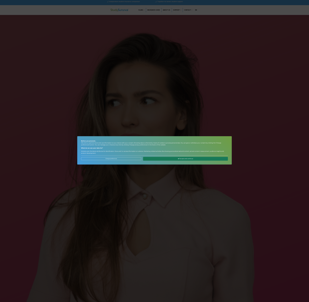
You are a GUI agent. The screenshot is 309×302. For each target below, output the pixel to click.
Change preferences (111, 158)
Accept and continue (186, 158)
